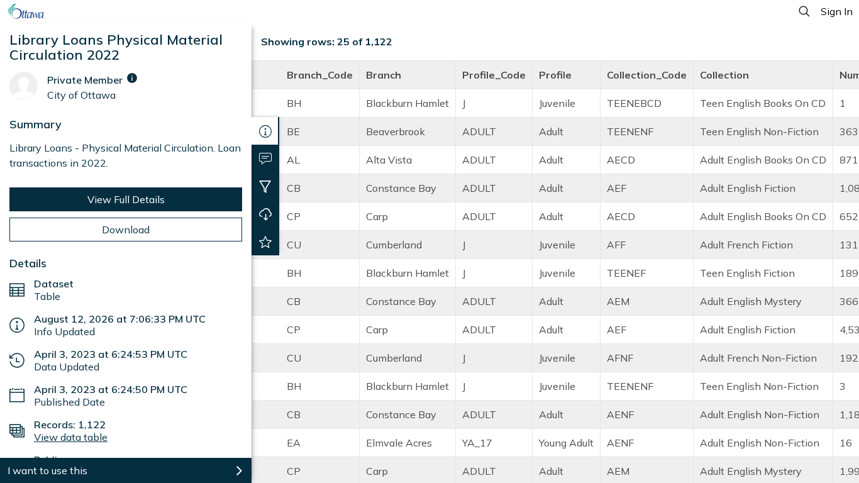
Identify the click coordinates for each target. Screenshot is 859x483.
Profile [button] (555, 75)
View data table (71, 437)
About (265, 131)
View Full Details (126, 199)
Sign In (837, 11)
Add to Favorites (265, 241)
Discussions (265, 158)
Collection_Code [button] (647, 75)
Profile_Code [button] (494, 75)
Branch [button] (383, 75)
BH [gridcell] (294, 103)
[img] (132, 78)
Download (126, 229)
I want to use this (47, 470)
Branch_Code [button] (320, 75)
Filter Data (265, 186)
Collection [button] (724, 75)
